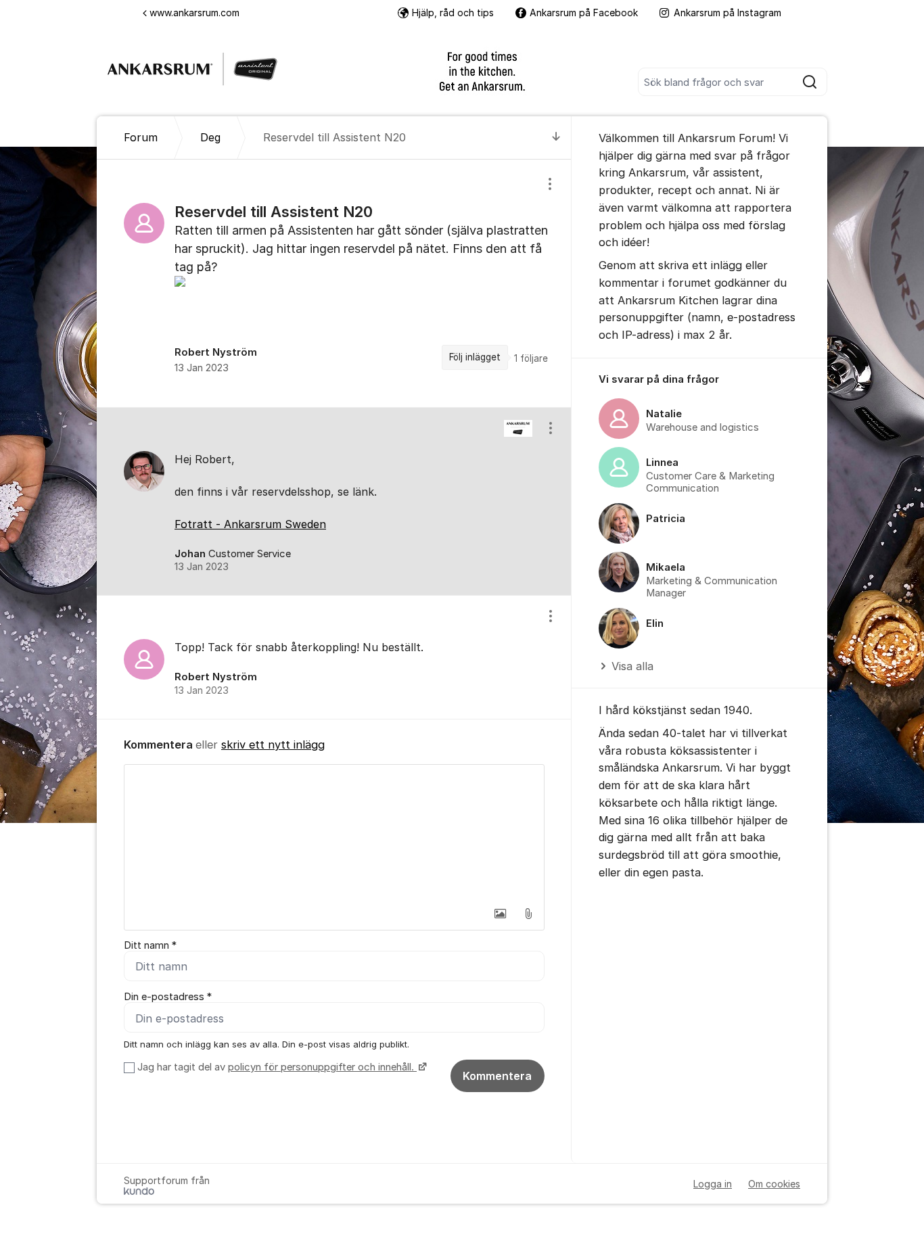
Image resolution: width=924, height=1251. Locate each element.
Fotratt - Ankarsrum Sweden (250, 524)
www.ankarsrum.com (194, 12)
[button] (500, 913)
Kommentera (497, 1076)
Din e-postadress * (168, 997)
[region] (334, 283)
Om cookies (774, 1183)
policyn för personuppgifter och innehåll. (322, 1067)
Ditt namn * (150, 945)
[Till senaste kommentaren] (556, 137)
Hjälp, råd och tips (453, 12)
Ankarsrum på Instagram (727, 12)
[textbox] (334, 832)
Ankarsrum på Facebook (584, 12)
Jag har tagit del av (276, 1067)
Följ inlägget (475, 357)
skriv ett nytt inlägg (273, 744)
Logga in (712, 1183)
